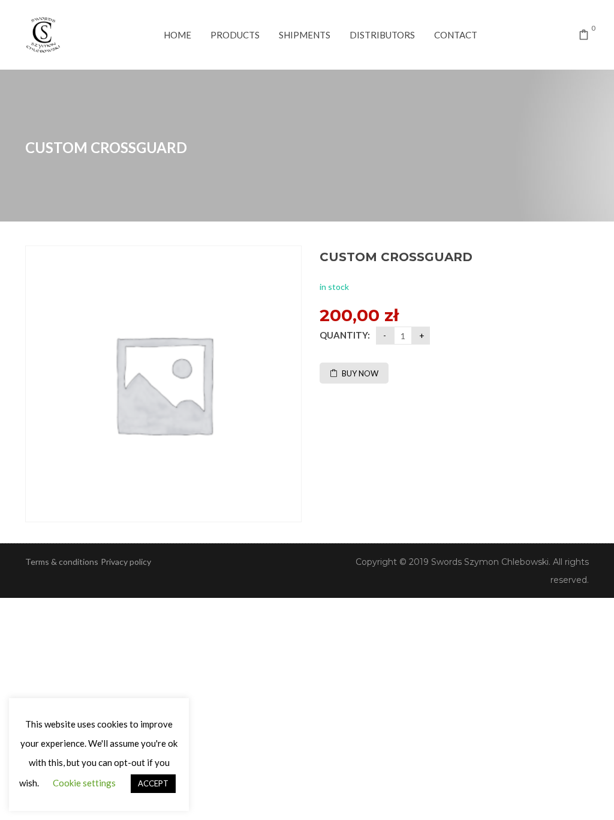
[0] (584, 36)
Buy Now (360, 373)
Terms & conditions (61, 561)
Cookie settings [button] (84, 782)
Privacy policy (126, 561)
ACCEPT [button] (153, 783)
